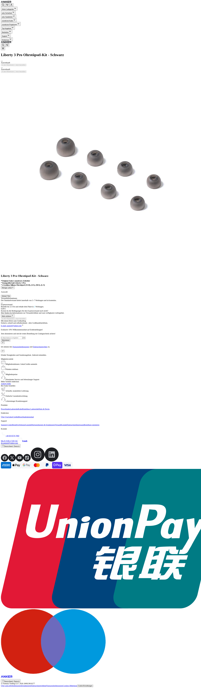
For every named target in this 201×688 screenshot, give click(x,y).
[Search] (3, 5)
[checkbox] (3, 342)
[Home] (23, 2)
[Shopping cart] (7, 5)
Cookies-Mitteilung (70, 686)
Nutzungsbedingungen (21, 347)
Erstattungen (26, 686)
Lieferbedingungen (15, 686)
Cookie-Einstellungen (85, 686)
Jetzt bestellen (20, 65)
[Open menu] (3, 48)
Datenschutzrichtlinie (38, 686)
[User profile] (11, 5)
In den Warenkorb (8, 65)
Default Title (6, 296)
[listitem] (4, 461)
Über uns (4, 686)
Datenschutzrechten (40, 347)
